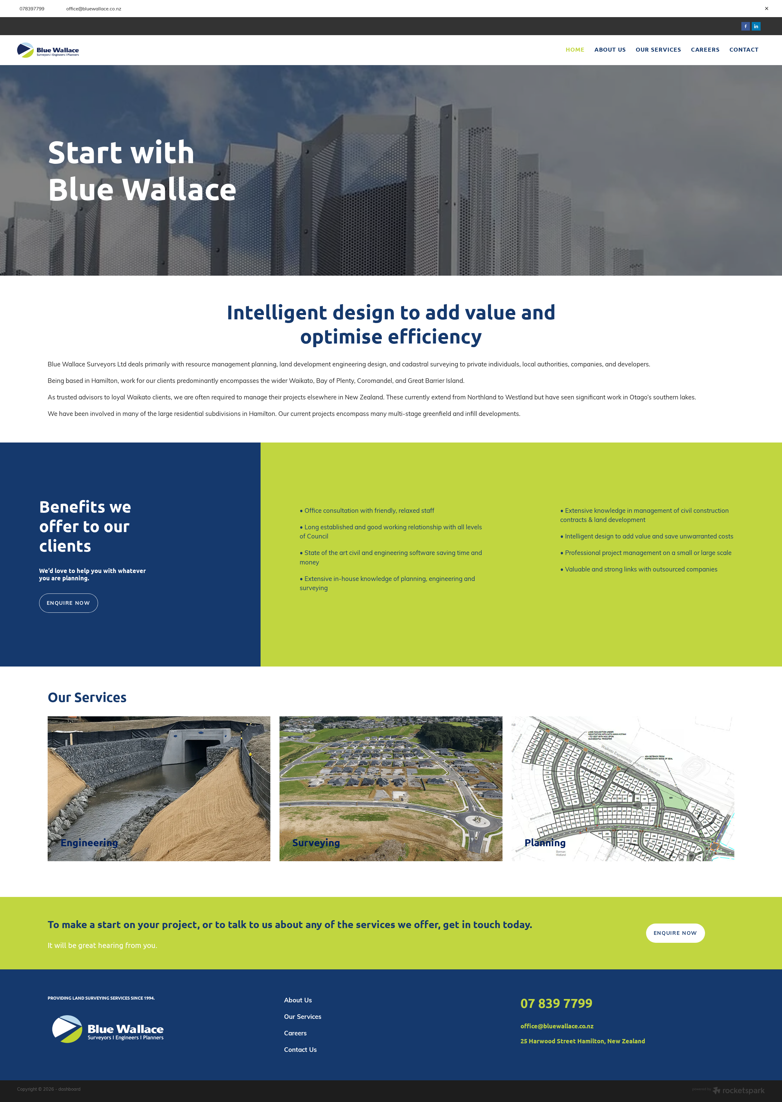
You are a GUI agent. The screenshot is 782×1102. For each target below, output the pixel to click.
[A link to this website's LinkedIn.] (756, 26)
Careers (295, 1033)
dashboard (69, 1089)
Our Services (302, 1016)
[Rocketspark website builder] (728, 1091)
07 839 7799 (557, 1003)
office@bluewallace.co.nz (557, 1026)
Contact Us (300, 1049)
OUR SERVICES (658, 49)
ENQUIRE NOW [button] (68, 602)
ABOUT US (610, 49)
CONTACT (744, 49)
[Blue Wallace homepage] (92, 50)
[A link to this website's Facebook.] (745, 26)
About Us (298, 1000)
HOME (575, 49)
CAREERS (705, 49)
